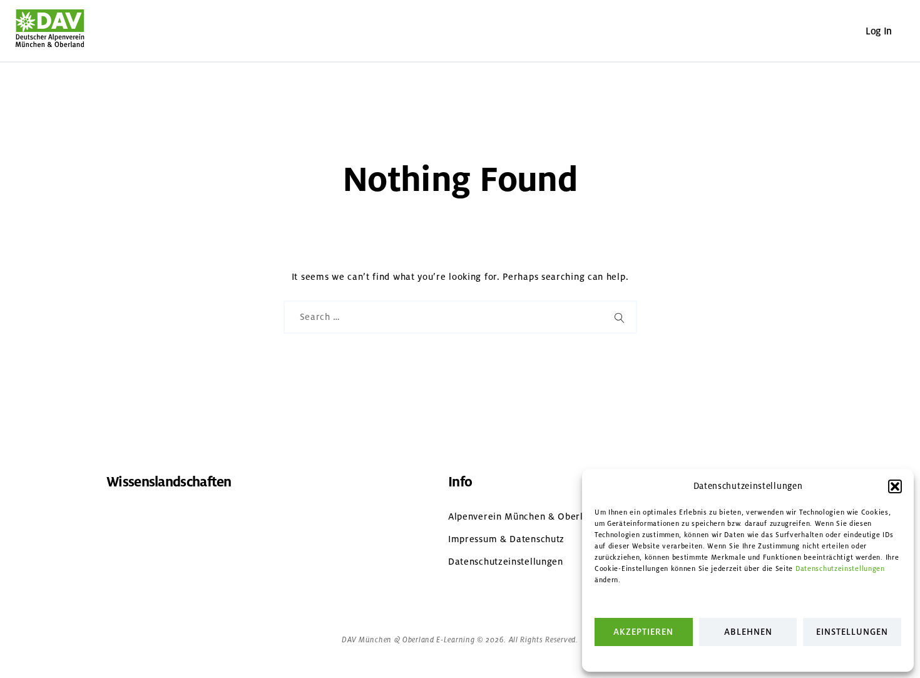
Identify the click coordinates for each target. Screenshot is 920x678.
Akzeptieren (643, 632)
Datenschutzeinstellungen (840, 569)
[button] (895, 486)
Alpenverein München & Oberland (524, 516)
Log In (879, 31)
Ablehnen (748, 632)
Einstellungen (852, 632)
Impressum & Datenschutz (506, 539)
